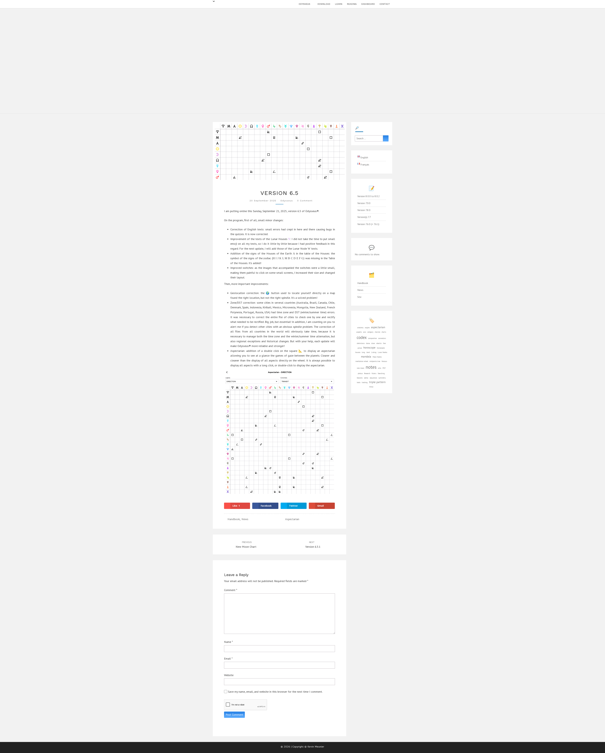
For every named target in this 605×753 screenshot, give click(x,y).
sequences (373, 378)
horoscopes (381, 348)
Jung (363, 352)
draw (373, 343)
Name (228, 642)
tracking (365, 382)
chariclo (377, 332)
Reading (352, 4)
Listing (373, 352)
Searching (381, 373)
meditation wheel (361, 361)
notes (371, 367)
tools (358, 382)
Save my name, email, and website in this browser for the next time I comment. (275, 691)
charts (384, 332)
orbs (379, 368)
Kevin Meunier (316, 746)
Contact (385, 4)
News (245, 519)
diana (368, 343)
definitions (361, 343)
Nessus (384, 361)
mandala (366, 356)
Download (323, 4)
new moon (360, 368)
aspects (359, 332)
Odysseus (304, 4)
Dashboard (368, 4)
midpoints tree (374, 361)
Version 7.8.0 (363, 210)
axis (364, 332)
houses (357, 352)
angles (367, 327)
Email (228, 658)
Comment (230, 590)
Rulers (374, 373)
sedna (366, 378)
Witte (371, 387)
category (370, 332)
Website (228, 675)
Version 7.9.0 (363, 203)
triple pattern (377, 382)
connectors (382, 338)
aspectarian (292, 519)
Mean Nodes (377, 357)
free (384, 343)
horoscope (369, 347)
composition (372, 338)
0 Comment (305, 200)
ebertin (379, 343)
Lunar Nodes (382, 352)
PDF (384, 368)
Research (367, 373)
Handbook (234, 519)
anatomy (360, 327)
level (368, 352)
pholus (360, 373)
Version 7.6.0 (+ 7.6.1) (368, 224)
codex (362, 337)
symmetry (382, 378)
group (360, 348)
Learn (338, 4)
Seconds (360, 378)
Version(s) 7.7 (364, 217)
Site (359, 296)
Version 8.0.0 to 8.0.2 (368, 196)
